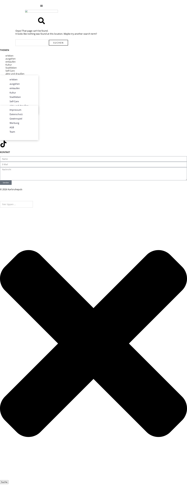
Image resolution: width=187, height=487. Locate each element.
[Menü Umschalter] (41, 5)
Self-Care (10, 70)
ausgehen (10, 58)
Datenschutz (16, 114)
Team (12, 131)
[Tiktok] (3, 144)
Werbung (14, 123)
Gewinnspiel (16, 118)
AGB (12, 127)
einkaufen (10, 61)
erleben (9, 55)
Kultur (8, 64)
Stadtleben (11, 67)
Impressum (15, 109)
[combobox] (16, 204)
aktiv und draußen (14, 73)
